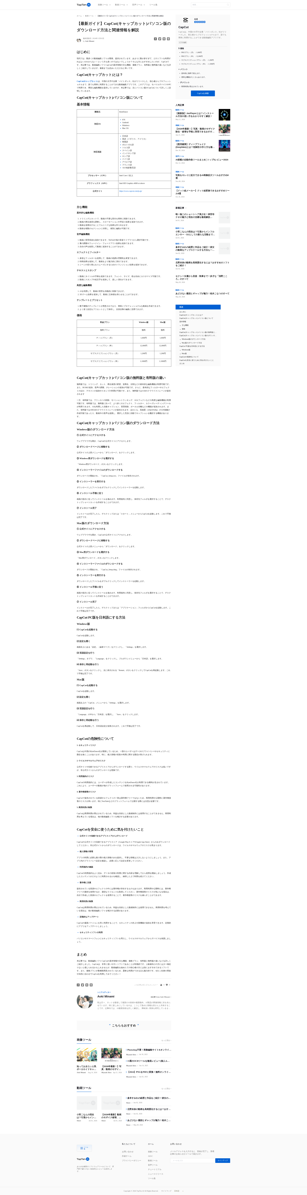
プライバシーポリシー (131, 1161)
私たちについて (128, 1144)
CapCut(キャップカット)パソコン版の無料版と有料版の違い (198, 332)
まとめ (181, 363)
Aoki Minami (105, 996)
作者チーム (127, 1156)
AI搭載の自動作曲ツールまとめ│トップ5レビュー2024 (202, 160)
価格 (183, 329)
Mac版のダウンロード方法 (192, 343)
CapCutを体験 (203, 93)
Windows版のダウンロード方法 (193, 339)
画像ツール (103, 5)
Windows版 (186, 350)
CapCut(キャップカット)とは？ (191, 315)
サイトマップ (166, 1191)
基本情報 (182, 322)
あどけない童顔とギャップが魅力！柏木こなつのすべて (203, 293)
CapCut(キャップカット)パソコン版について (196, 318)
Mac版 (184, 353)
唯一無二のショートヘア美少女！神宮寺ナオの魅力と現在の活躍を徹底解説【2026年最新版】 (195, 217)
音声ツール (137, 5)
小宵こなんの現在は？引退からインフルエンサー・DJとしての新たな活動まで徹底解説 (195, 234)
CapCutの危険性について (189, 357)
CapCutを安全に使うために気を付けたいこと (196, 360)
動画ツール (120, 5)
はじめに (182, 312)
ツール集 (153, 5)
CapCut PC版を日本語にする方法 (192, 346)
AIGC (150, 1156)
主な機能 (185, 325)
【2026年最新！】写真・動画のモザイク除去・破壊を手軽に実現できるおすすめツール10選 (195, 132)
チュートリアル (154, 1169)
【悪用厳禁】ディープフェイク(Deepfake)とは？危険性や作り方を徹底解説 (195, 147)
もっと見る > (166, 1040)
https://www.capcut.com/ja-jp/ (130, 191)
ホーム (79, 16)
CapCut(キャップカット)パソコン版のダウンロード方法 (198, 335)
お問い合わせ (127, 1152)
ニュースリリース (155, 1174)
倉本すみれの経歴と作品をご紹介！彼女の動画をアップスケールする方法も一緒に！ (195, 250)
